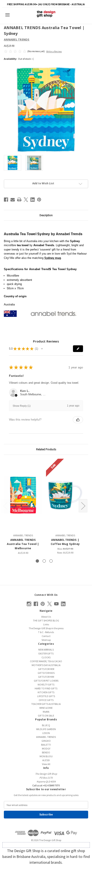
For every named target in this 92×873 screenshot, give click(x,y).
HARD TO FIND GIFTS (46, 688)
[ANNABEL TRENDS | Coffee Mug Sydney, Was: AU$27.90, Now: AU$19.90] (65, 495)
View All (46, 764)
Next (83, 505)
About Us (46, 616)
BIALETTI (46, 744)
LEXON (46, 733)
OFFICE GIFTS (46, 700)
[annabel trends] (53, 313)
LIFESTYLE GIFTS (46, 696)
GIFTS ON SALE (46, 715)
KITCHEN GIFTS (46, 692)
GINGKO (46, 740)
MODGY (46, 748)
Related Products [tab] (46, 449)
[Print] (19, 199)
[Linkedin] (32, 199)
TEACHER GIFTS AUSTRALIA (46, 704)
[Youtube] (56, 604)
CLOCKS (46, 657)
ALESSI (46, 760)
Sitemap (46, 639)
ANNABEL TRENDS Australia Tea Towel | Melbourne (23, 544)
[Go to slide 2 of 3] (44, 561)
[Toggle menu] (9, 15)
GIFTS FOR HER (46, 669)
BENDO (46, 752)
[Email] (12, 199)
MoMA (46, 711)
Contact (46, 636)
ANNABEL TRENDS (46, 736)
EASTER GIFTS (46, 653)
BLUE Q (46, 725)
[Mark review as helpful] (78, 419)
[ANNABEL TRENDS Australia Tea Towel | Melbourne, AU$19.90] (23, 495)
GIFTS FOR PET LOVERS (46, 680)
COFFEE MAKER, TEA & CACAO (46, 661)
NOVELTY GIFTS (46, 684)
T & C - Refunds (46, 632)
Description (46, 215)
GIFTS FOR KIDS (46, 672)
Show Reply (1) (22, 405)
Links (46, 624)
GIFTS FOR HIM (46, 676)
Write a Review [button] (54, 51)
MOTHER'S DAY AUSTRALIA (46, 665)
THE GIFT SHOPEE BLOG (46, 620)
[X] (26, 199)
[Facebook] (6, 199)
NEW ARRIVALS (46, 649)
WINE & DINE (46, 707)
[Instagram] (29, 604)
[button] (42, 348)
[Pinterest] (39, 199)
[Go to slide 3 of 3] (51, 561)
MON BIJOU (46, 756)
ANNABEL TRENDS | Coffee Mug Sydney (65, 542)
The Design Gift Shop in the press (46, 628)
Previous (5, 505)
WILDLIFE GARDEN (46, 729)
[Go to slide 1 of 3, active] (37, 561)
